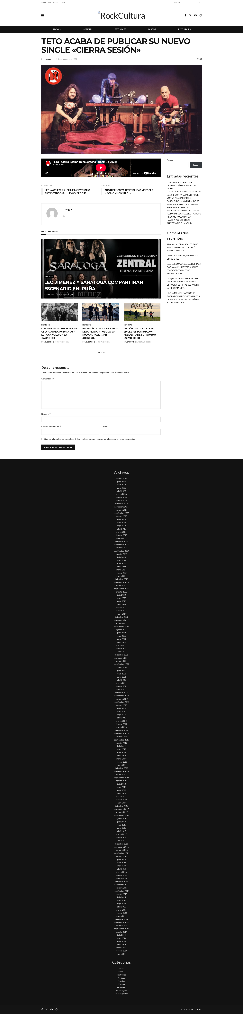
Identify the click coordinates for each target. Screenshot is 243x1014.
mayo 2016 (121, 865)
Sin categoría (121, 990)
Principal (121, 981)
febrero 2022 (121, 648)
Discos (152, 29)
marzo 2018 (121, 796)
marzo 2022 (121, 645)
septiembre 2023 (121, 588)
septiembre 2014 (121, 928)
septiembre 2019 (121, 740)
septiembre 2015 (121, 891)
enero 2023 (121, 614)
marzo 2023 (121, 607)
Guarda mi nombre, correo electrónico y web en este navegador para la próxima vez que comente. (89, 439)
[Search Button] (200, 2)
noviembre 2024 (121, 544)
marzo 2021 (121, 683)
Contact (63, 2)
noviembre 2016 (121, 847)
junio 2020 (121, 711)
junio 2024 (121, 560)
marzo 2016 (121, 872)
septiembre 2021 (121, 664)
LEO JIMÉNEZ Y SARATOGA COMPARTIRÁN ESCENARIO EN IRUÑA (181, 185)
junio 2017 (121, 825)
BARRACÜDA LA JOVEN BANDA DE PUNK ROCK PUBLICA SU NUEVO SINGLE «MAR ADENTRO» (183, 204)
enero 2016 (121, 878)
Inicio (56, 29)
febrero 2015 (121, 913)
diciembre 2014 (121, 919)
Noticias (87, 29)
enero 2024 (121, 576)
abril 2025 (121, 529)
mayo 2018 (121, 790)
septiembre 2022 (121, 626)
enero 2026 (121, 500)
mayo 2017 (121, 828)
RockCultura (196, 1009)
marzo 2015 (121, 910)
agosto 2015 (121, 894)
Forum (55, 2)
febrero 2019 (121, 762)
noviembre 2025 (121, 507)
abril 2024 (121, 566)
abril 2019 (121, 755)
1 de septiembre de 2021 (66, 59)
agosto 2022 (121, 629)
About (43, 2)
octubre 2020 (122, 699)
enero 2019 (121, 765)
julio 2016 (121, 859)
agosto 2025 (121, 516)
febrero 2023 (121, 610)
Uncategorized (121, 993)
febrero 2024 (121, 573)
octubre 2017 (122, 812)
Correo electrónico (51, 426)
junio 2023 (121, 598)
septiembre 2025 (121, 513)
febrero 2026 (121, 497)
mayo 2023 (121, 601)
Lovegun (47, 59)
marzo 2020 (121, 721)
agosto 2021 (121, 667)
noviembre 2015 (121, 884)
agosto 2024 (121, 554)
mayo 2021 (121, 677)
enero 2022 (121, 651)
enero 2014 (121, 954)
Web (105, 426)
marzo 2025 (121, 532)
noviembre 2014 (121, 922)
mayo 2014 (121, 941)
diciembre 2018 (121, 768)
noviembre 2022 (121, 620)
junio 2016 (121, 862)
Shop (49, 2)
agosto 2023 (121, 592)
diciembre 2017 (121, 806)
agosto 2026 (121, 478)
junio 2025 (121, 522)
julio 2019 (121, 746)
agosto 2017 (121, 818)
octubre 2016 (122, 850)
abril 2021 (121, 680)
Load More (101, 353)
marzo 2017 (121, 834)
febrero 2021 (121, 686)
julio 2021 (121, 670)
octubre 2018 (122, 774)
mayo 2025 (121, 525)
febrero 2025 (121, 535)
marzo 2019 (121, 759)
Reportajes (184, 29)
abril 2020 (121, 717)
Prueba (121, 984)
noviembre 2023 (121, 582)
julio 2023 (121, 595)
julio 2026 (121, 481)
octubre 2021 (122, 661)
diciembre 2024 (121, 541)
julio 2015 (121, 897)
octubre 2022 (122, 623)
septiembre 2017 (121, 815)
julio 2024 (121, 557)
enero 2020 (121, 727)
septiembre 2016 (121, 853)
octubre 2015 (122, 888)
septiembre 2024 (121, 551)
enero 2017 (121, 840)
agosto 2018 (121, 780)
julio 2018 (121, 784)
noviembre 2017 (121, 809)
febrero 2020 (121, 724)
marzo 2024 (121, 569)
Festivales (120, 29)
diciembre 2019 (121, 730)
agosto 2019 (121, 743)
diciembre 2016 (121, 844)
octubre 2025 (122, 510)
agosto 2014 (121, 932)
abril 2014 (121, 944)
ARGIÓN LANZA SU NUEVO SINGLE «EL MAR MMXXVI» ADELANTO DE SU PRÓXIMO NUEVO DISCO (184, 213)
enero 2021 (121, 689)
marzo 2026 (121, 494)
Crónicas (121, 968)
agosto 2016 (121, 856)
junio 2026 (121, 484)
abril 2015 (121, 907)
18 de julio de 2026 (61, 342)
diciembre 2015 (121, 881)
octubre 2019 (122, 736)
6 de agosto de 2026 (65, 294)
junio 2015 (121, 900)
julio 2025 (121, 519)
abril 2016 (121, 869)
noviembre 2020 (121, 695)
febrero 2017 (121, 837)
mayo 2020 (121, 714)
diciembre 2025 (121, 503)
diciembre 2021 (121, 655)
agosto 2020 (121, 705)
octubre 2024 (122, 547)
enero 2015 (121, 916)
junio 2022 (121, 636)
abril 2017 (121, 831)
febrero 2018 (121, 799)
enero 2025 (121, 538)
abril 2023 (121, 604)
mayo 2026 (121, 488)
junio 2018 (121, 787)
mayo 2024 (121, 563)
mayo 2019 (121, 752)
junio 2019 (121, 749)
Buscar (170, 160)
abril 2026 (121, 491)
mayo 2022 (121, 639)
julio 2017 (121, 821)
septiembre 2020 (121, 702)
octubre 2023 (122, 585)
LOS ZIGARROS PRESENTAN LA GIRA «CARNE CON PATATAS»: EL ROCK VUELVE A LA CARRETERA (184, 194)
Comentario (48, 378)
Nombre (46, 414)
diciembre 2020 (121, 692)
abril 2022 (121, 642)
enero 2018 (121, 803)
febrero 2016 (121, 875)
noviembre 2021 (121, 658)
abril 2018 (121, 793)
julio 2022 (121, 632)
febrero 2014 (121, 950)
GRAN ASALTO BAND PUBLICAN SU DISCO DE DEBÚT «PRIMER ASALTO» (182, 247)
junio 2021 (121, 673)
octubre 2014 (122, 925)
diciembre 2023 (121, 579)
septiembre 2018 (121, 777)
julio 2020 (121, 708)
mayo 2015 (121, 903)
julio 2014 (121, 935)
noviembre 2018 (121, 771)
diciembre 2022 (121, 617)
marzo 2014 (121, 947)
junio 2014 (121, 938)
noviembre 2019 (121, 733)
